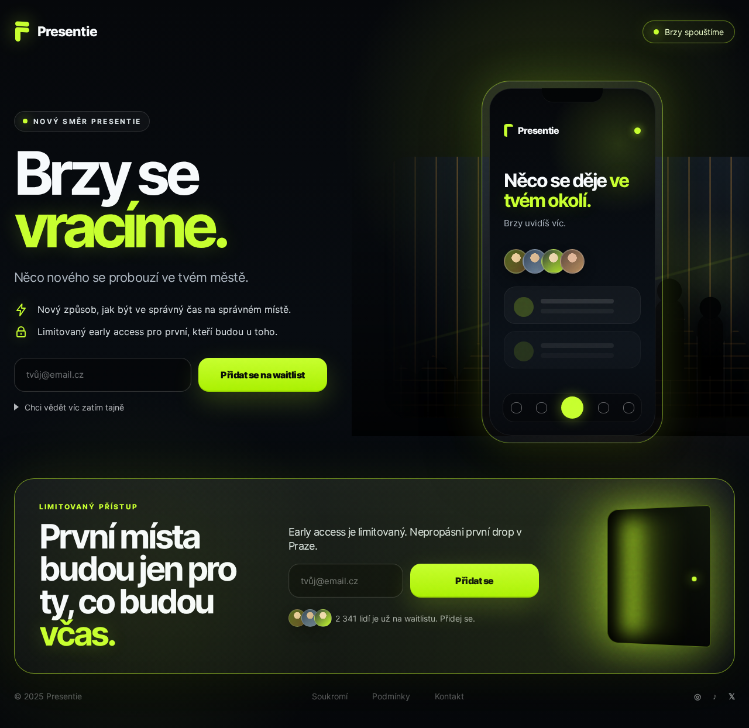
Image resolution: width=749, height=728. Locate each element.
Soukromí (330, 696)
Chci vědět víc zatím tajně (74, 407)
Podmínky (391, 696)
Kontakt (449, 696)
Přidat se (474, 580)
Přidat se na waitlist (263, 375)
